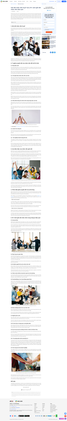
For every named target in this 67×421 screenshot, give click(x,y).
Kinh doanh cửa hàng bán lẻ (53, 409)
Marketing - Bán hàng (53, 407)
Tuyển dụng (35, 407)
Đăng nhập (59, 1)
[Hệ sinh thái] (18, 401)
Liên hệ (35, 409)
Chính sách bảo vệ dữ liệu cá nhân (37, 411)
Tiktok (43, 410)
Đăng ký (64, 1)
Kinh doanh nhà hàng (53, 410)
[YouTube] (12, 416)
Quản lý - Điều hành (52, 408)
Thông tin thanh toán (37, 412)
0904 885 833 (18, 407)
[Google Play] (27, 416)
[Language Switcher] (55, 1)
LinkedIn (43, 407)
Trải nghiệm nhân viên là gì (20, 126)
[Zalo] (17, 416)
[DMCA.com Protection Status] (46, 416)
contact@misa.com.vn (14, 406)
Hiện (15, 22)
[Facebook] (10, 416)
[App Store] (21, 416)
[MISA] (11, 401)
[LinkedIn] (15, 416)
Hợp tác (35, 408)
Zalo (42, 408)
